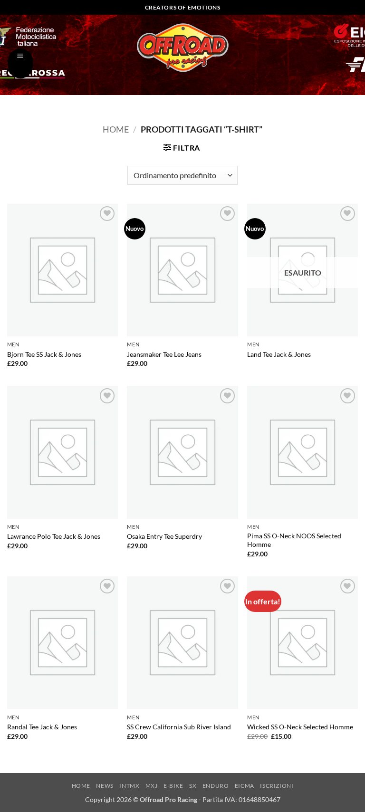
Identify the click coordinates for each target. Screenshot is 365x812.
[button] (20, 63)
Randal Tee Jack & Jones (42, 727)
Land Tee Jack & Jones (279, 354)
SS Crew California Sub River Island (179, 727)
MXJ (151, 785)
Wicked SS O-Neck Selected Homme (300, 727)
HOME (81, 785)
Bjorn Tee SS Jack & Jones (44, 354)
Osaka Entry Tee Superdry (164, 536)
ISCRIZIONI (276, 785)
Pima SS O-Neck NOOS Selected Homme (294, 540)
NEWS (104, 785)
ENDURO (215, 785)
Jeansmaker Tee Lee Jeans (164, 354)
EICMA (244, 785)
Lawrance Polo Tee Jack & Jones (53, 536)
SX (192, 785)
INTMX (129, 785)
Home (116, 129)
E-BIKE (173, 785)
